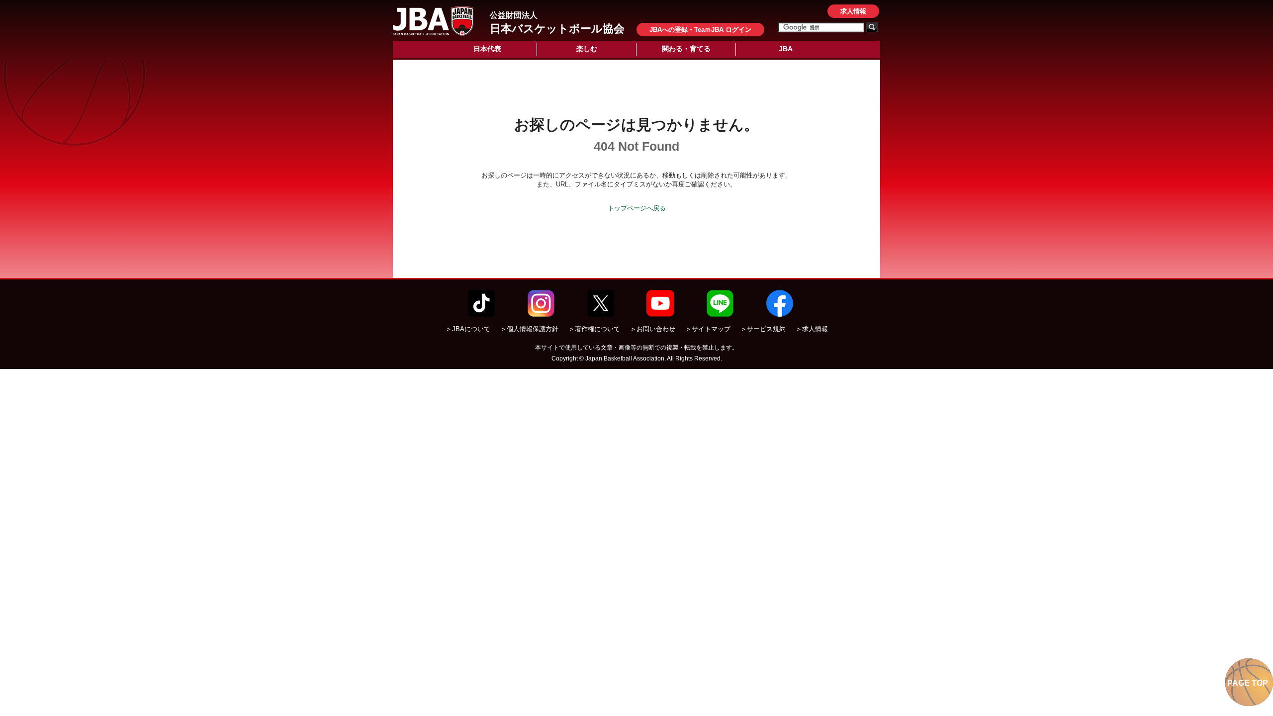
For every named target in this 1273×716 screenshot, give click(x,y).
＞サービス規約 (763, 329)
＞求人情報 (812, 329)
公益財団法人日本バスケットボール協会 (433, 21)
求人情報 (853, 11)
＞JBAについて (468, 329)
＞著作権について (594, 329)
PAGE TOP (1247, 683)
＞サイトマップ (707, 329)
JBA (786, 49)
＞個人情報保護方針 (529, 329)
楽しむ (586, 49)
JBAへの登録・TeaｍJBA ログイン (700, 29)
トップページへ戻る (637, 208)
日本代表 (487, 49)
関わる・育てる (686, 49)
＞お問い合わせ (652, 329)
